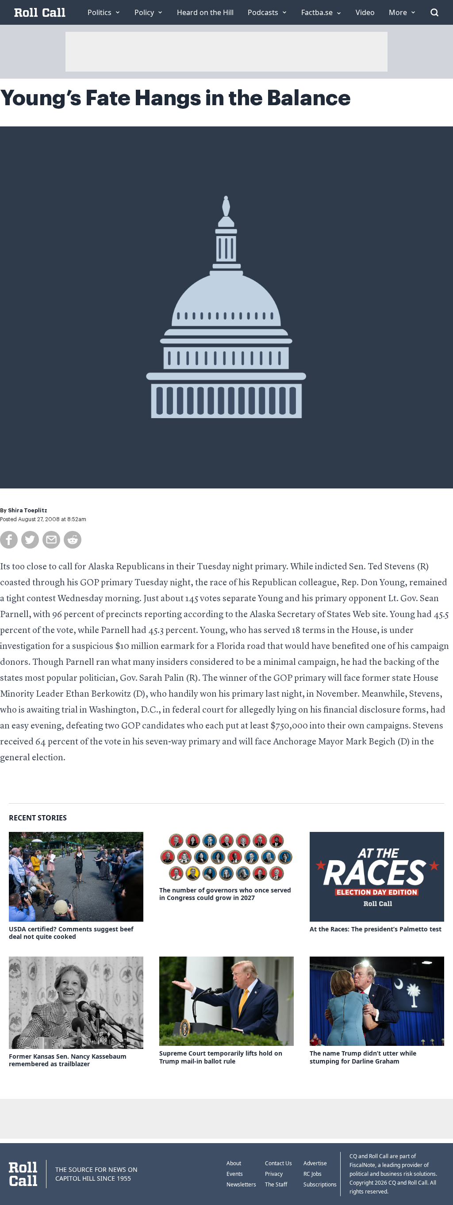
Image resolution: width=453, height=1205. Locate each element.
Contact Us (278, 1163)
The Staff (276, 1184)
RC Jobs (312, 1174)
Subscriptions (320, 1184)
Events (234, 1174)
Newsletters (241, 1184)
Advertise (315, 1163)
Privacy (274, 1174)
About (233, 1163)
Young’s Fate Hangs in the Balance (175, 98)
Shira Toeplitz (27, 510)
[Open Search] (434, 12)
